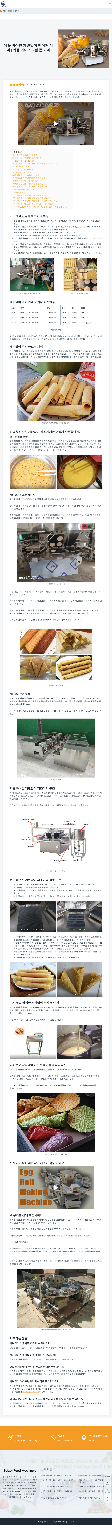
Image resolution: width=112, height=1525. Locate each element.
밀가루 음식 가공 (13, 11)
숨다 (20, 152)
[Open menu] (110, 4)
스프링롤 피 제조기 (30, 1391)
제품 (4, 11)
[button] (56, 123)
